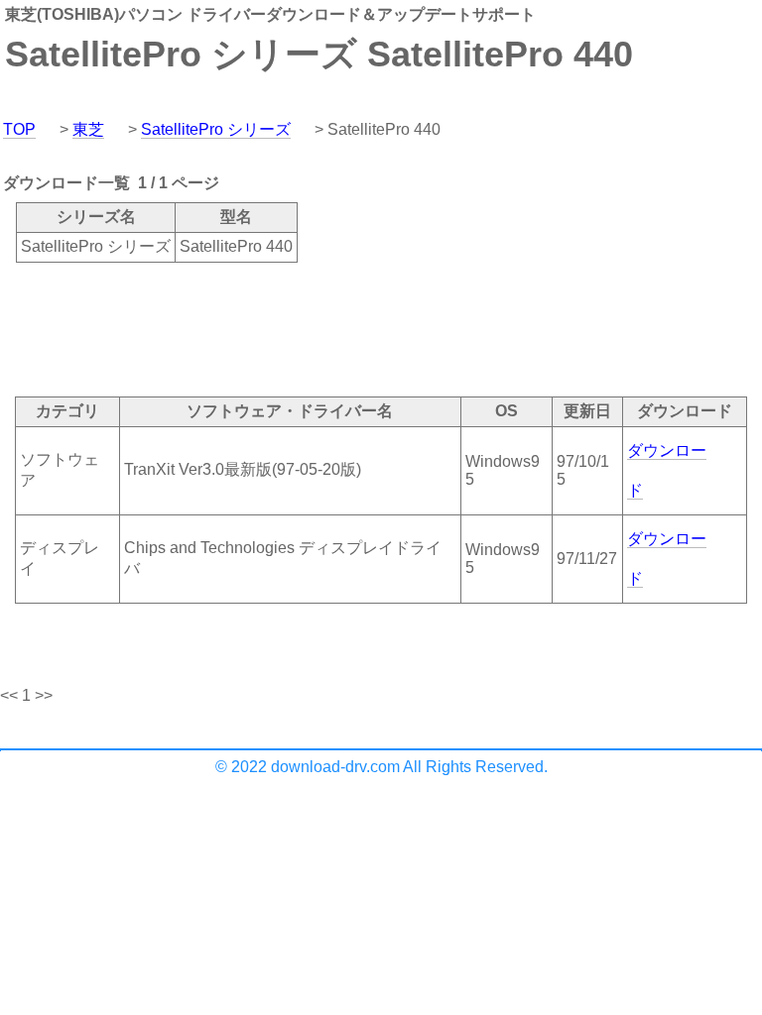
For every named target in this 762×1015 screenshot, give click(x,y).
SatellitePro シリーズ (216, 129)
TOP (19, 129)
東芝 (88, 129)
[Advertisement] (361, 328)
